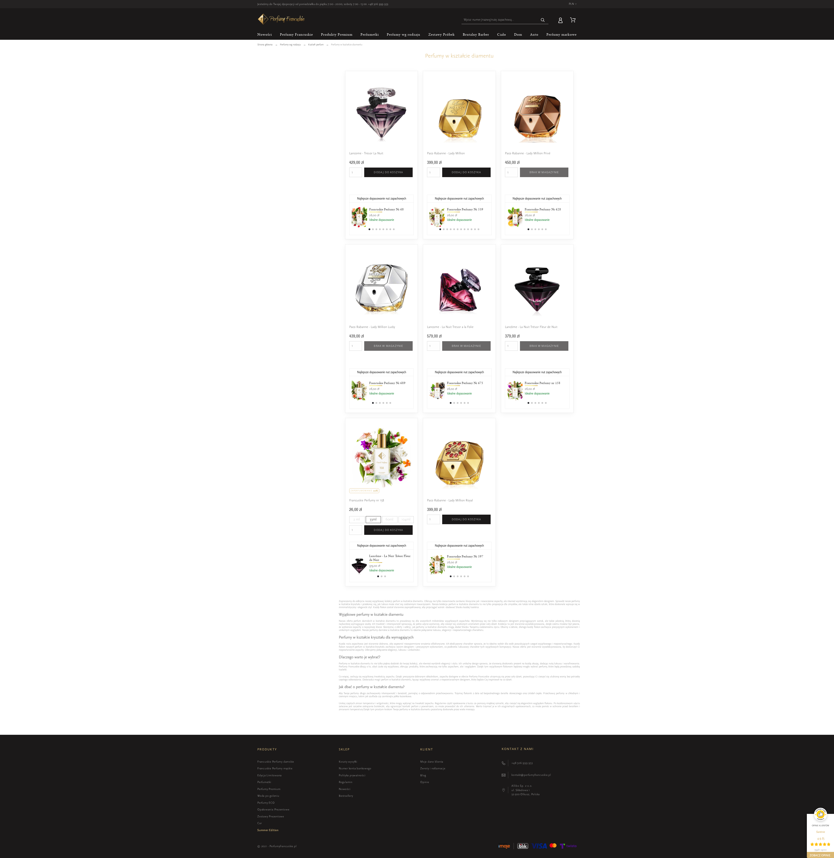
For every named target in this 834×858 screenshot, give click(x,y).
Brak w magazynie (544, 172)
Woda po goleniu (268, 795)
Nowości (344, 789)
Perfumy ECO (266, 802)
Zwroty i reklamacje (432, 768)
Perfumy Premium (269, 789)
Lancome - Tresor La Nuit (366, 153)
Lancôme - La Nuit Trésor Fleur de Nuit (531, 327)
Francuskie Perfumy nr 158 (366, 500)
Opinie (424, 782)
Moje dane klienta (431, 761)
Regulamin (345, 782)
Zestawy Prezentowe (270, 816)
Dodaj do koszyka (388, 172)
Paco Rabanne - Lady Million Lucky (372, 327)
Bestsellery (346, 795)
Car (259, 823)
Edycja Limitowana (269, 775)
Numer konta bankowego (355, 768)
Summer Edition (268, 830)
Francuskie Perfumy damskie (275, 761)
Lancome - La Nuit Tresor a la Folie (450, 327)
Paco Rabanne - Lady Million (446, 153)
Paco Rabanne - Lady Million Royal (450, 500)
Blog (423, 775)
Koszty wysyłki (348, 761)
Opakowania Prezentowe (273, 809)
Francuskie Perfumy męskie (275, 768)
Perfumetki (264, 782)
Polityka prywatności (352, 775)
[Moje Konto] (561, 20)
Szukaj (543, 20)
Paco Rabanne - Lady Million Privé (527, 153)
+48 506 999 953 (378, 4)
